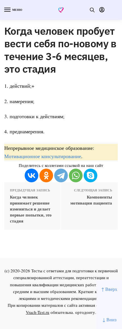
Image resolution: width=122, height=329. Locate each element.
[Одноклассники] (46, 175)
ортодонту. (85, 312)
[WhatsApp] (76, 175)
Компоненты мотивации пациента (91, 200)
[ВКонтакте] (31, 175)
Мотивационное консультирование (42, 156)
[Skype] (90, 175)
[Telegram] (61, 175)
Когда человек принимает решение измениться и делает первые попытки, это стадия (31, 209)
